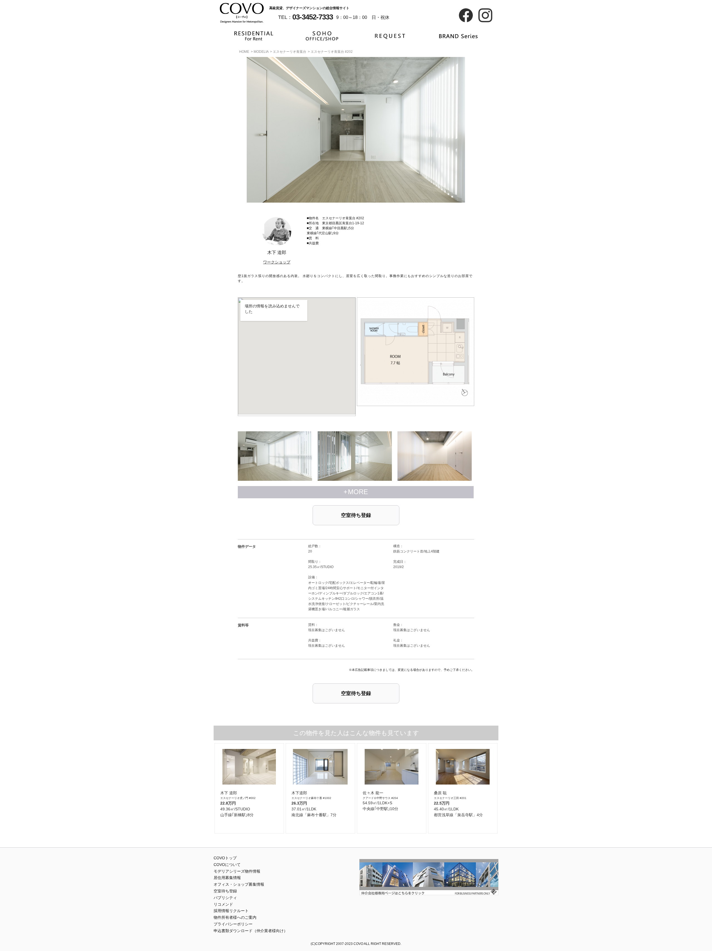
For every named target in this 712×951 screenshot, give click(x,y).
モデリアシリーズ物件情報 (237, 871)
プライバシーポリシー (233, 924)
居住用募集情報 (227, 877)
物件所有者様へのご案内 (235, 917)
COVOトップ (225, 858)
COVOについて (227, 864)
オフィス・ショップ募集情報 (239, 884)
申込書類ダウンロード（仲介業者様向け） (251, 930)
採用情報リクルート (231, 910)
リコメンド (223, 904)
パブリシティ (225, 897)
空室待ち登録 (356, 515)
